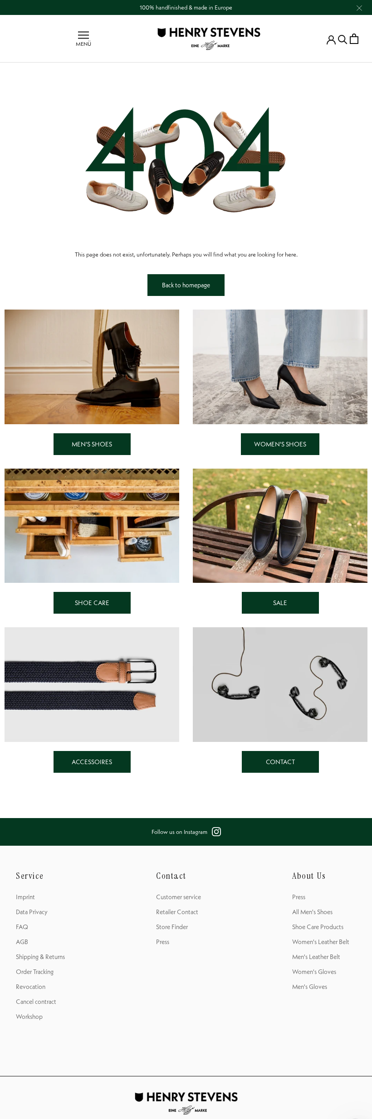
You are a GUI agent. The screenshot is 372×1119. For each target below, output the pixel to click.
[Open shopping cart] (354, 39)
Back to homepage (186, 285)
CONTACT (280, 762)
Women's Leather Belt (320, 942)
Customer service (178, 897)
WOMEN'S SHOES (280, 444)
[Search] (343, 39)
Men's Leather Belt (316, 957)
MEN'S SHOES (92, 444)
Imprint (25, 897)
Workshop (29, 1016)
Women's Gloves (314, 972)
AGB (22, 942)
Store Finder (172, 927)
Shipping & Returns (40, 957)
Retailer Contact (177, 912)
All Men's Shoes (312, 912)
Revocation (30, 987)
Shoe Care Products (317, 927)
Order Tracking (35, 972)
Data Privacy (32, 912)
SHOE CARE (92, 603)
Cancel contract (36, 1002)
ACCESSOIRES (92, 762)
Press (162, 942)
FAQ (22, 927)
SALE (280, 603)
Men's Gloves (309, 987)
